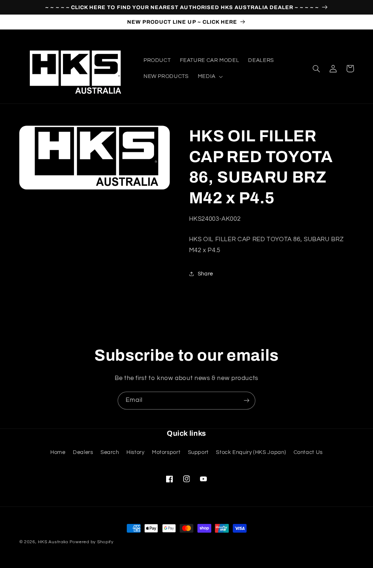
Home (58, 452)
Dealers (83, 452)
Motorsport (166, 452)
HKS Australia (53, 542)
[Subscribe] (246, 401)
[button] (209, 76)
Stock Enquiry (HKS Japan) (251, 452)
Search (110, 452)
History (135, 452)
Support (198, 452)
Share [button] (205, 274)
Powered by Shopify (92, 542)
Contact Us (308, 452)
